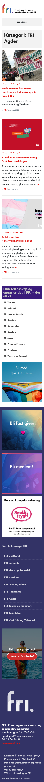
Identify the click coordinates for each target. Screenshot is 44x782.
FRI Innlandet (10, 308)
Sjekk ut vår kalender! (22, 656)
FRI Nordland (10, 320)
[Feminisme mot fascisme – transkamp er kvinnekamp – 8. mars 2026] (22, 65)
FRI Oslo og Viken (16, 84)
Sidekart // (28, 759)
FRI (6, 272)
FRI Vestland (9, 302)
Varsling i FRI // (13, 769)
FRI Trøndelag (10, 350)
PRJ (6, 109)
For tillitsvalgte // (29, 755)
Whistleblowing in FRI (17, 773)
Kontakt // (10, 755)
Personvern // (12, 759)
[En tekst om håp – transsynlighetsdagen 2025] (22, 214)
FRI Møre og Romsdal (13, 314)
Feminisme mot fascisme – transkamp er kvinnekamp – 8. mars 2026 (19, 92)
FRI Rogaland (10, 332)
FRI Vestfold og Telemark (15, 356)
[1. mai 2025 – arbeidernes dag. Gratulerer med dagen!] (22, 134)
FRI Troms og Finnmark (14, 344)
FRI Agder (5, 84)
